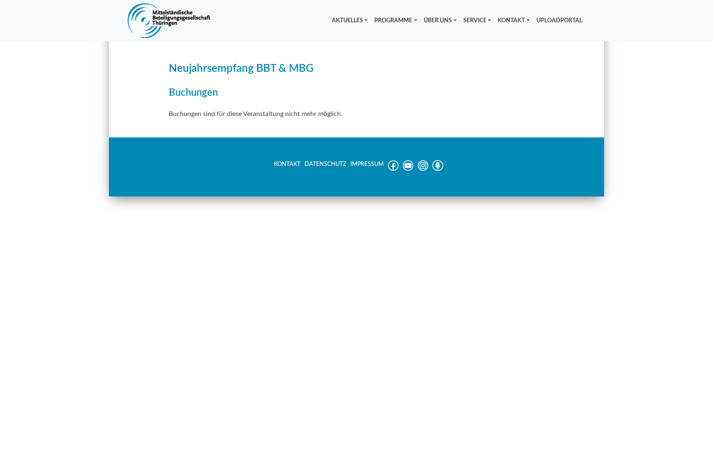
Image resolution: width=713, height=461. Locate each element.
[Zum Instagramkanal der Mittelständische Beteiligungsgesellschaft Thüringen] (423, 169)
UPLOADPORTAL (559, 20)
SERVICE (474, 20)
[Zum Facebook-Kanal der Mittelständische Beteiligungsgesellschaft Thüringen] (393, 169)
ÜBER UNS (438, 20)
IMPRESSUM (367, 164)
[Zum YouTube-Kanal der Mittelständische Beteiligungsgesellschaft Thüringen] (408, 169)
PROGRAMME (393, 20)
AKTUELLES (347, 20)
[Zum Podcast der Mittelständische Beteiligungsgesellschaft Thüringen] (437, 169)
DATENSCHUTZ (325, 164)
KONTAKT (511, 20)
